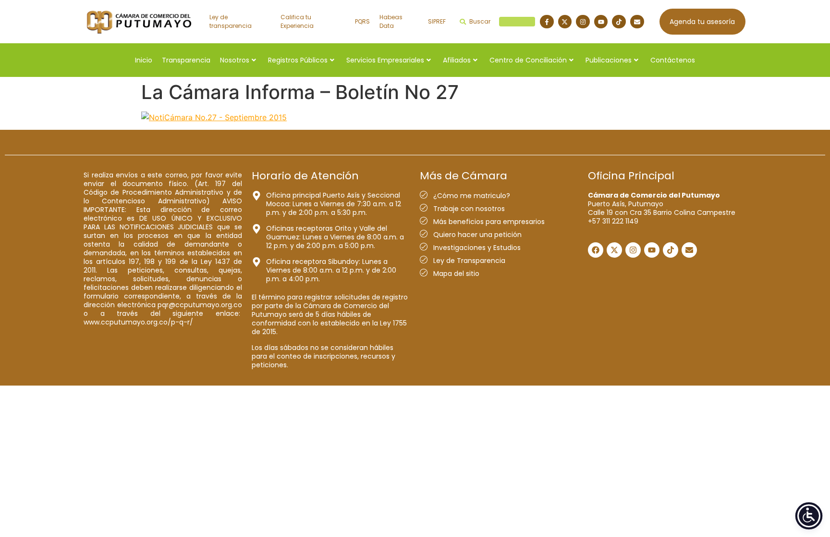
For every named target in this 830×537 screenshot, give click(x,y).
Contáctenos (672, 60)
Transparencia (186, 60)
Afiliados (457, 60)
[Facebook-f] (547, 22)
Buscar (500, 21)
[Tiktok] (619, 22)
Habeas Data (391, 21)
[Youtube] (601, 22)
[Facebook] (595, 250)
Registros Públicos (298, 60)
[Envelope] (637, 22)
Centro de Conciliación (528, 60)
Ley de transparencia (230, 21)
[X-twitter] (565, 22)
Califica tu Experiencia (297, 21)
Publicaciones (609, 60)
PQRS (362, 21)
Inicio (143, 60)
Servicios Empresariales (385, 60)
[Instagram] (583, 22)
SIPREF (437, 21)
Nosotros (234, 60)
